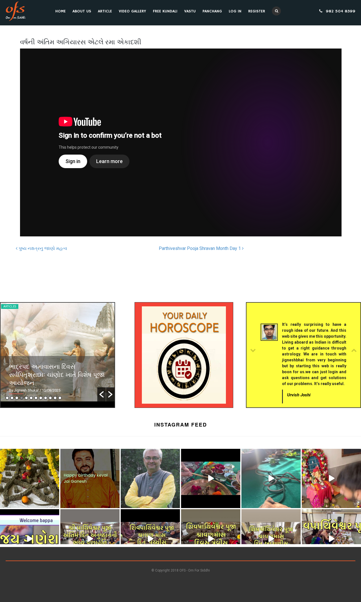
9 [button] (45, 398)
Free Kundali (165, 11)
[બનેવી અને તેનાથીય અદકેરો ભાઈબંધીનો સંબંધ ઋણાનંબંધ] (150, 478)
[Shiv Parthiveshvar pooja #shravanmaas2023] (210, 538)
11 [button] (55, 398)
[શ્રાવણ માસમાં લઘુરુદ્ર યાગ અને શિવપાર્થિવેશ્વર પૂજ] (331, 538)
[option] (58, 352)
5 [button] (26, 398)
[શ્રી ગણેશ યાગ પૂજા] (210, 478)
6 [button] (31, 398)
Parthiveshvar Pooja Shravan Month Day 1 (200, 248)
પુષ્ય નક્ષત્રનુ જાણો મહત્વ (42, 248)
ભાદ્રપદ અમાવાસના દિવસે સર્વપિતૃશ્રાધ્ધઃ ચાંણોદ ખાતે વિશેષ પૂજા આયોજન (57, 374)
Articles (9, 306)
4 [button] (21, 398)
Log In (235, 11)
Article (105, 11)
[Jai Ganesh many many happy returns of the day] (90, 478)
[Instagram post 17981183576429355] (331, 478)
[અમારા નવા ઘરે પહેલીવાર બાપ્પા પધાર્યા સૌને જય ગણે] (29, 538)
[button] (101, 394)
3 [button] (17, 398)
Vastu (190, 11)
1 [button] (7, 398)
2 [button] (12, 398)
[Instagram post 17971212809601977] (271, 538)
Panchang (212, 11)
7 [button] (36, 398)
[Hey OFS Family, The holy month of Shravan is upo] (29, 478)
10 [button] (50, 398)
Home (60, 11)
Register (256, 11)
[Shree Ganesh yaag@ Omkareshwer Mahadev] (271, 478)
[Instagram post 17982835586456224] (90, 538)
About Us (81, 11)
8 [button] (41, 398)
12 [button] (60, 398)
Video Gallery (132, 11)
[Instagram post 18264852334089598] (150, 538)
